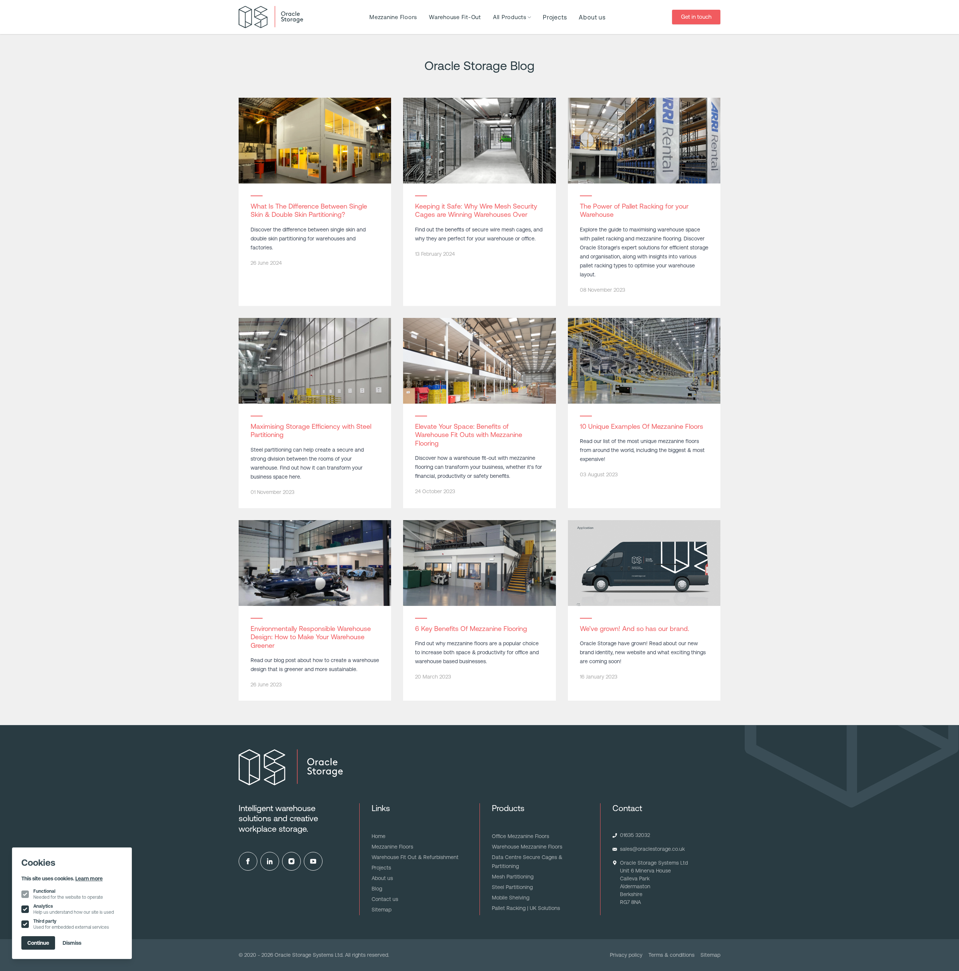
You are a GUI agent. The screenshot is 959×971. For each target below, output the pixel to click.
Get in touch (696, 16)
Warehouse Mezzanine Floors (527, 847)
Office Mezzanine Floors (520, 836)
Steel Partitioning (512, 887)
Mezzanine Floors (393, 17)
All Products (509, 17)
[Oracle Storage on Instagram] (291, 861)
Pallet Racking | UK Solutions (526, 908)
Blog (377, 889)
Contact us (385, 899)
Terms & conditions (671, 955)
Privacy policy (626, 955)
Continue (38, 943)
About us (592, 17)
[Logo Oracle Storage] (271, 17)
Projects (555, 17)
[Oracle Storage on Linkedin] (269, 861)
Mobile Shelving (510, 898)
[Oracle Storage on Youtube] (313, 861)
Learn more (89, 879)
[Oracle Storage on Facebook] (248, 861)
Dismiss (72, 943)
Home (378, 836)
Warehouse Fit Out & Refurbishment (415, 857)
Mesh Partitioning (512, 877)
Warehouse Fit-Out (455, 17)
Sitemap (381, 910)
